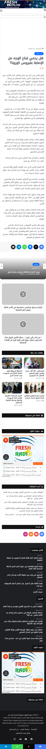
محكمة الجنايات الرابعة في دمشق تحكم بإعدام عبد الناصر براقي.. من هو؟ (24, 497)
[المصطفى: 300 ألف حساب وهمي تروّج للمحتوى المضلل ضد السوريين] (34, 363)
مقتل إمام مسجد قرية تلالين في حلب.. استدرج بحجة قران (24, 515)
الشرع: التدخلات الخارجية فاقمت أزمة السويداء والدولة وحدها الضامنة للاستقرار (13, 399)
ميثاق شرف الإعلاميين (23, 733)
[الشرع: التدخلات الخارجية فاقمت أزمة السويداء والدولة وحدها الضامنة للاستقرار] (12, 387)
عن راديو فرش (14, 729)
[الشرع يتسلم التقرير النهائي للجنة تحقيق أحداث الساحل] (34, 387)
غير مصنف (31, 48)
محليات (36, 264)
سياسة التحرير (24, 729)
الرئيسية (39, 48)
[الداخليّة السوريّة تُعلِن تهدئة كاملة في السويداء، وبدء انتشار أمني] (12, 363)
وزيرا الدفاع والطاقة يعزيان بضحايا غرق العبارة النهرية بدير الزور (24, 272)
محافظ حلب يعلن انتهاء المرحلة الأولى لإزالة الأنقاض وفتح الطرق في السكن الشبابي (24, 509)
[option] (23, 266)
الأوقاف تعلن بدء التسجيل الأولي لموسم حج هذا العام (23, 492)
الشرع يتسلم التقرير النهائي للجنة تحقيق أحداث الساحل (34, 397)
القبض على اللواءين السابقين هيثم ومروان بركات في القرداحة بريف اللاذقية (23, 503)
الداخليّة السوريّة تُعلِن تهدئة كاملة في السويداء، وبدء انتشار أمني (12, 373)
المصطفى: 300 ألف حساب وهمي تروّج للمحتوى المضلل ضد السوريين (34, 373)
